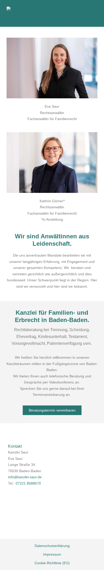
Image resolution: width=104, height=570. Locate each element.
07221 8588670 (28, 483)
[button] (91, 13)
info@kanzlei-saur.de (25, 477)
